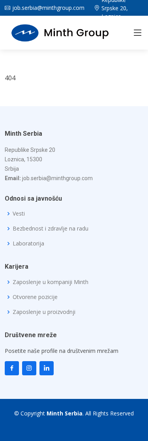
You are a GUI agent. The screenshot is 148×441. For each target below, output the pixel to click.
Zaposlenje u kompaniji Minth (50, 282)
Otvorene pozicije (35, 297)
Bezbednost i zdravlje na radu (50, 228)
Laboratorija (28, 243)
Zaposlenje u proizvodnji (44, 312)
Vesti (19, 213)
